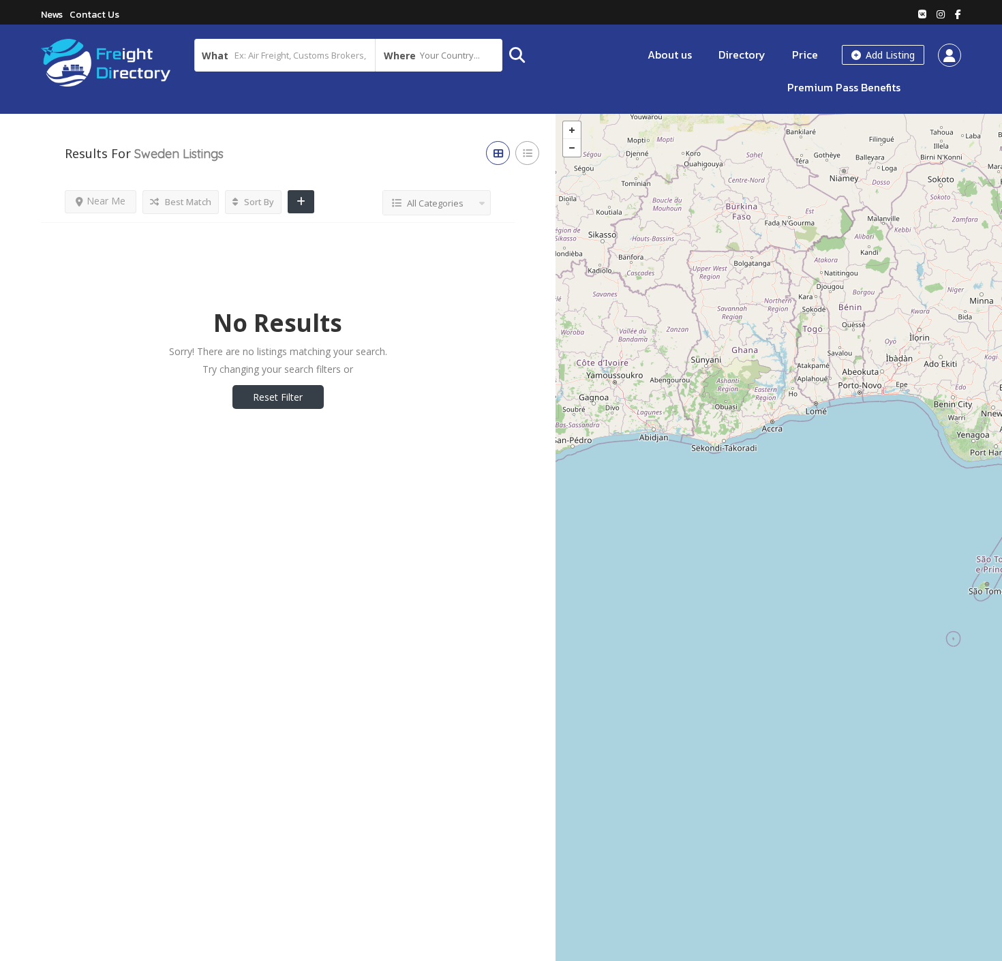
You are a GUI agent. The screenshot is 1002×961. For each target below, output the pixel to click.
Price (805, 54)
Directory (741, 54)
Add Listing (889, 54)
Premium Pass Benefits (843, 87)
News (52, 14)
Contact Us (94, 14)
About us (670, 54)
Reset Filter (278, 397)
